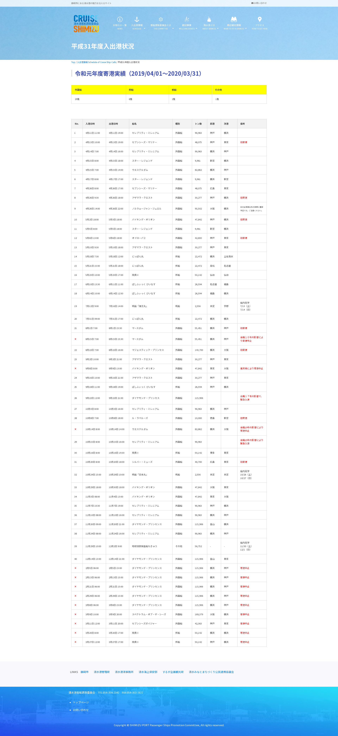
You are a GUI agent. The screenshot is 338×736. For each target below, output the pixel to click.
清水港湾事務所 (124, 672)
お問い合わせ (260, 2)
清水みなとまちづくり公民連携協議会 (211, 672)
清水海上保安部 (148, 672)
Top (73, 62)
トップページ (81, 702)
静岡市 (85, 672)
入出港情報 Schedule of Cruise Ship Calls (96, 62)
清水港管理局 (102, 672)
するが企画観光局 (173, 672)
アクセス (260, 26)
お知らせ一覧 (120, 26)
